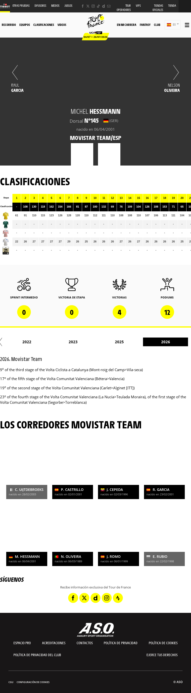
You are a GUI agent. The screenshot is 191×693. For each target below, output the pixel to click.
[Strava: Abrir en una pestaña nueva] (118, 598)
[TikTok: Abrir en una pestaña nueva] (98, 6)
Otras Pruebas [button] (21, 5)
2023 (73, 341)
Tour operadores (124, 8)
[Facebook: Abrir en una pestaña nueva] (82, 6)
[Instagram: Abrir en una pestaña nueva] (93, 6)
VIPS (138, 5)
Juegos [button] (68, 5)
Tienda (172, 5)
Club (157, 25)
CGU (10, 682)
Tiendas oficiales (157, 8)
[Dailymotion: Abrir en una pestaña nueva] (103, 6)
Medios (55, 5)
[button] (173, 24)
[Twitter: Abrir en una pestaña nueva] (88, 6)
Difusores (40, 5)
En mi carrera (126, 25)
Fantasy (145, 25)
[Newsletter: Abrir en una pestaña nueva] (108, 6)
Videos (61, 25)
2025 (119, 341)
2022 (26, 341)
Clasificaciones (43, 25)
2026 (165, 341)
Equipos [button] (24, 25)
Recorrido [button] (9, 25)
